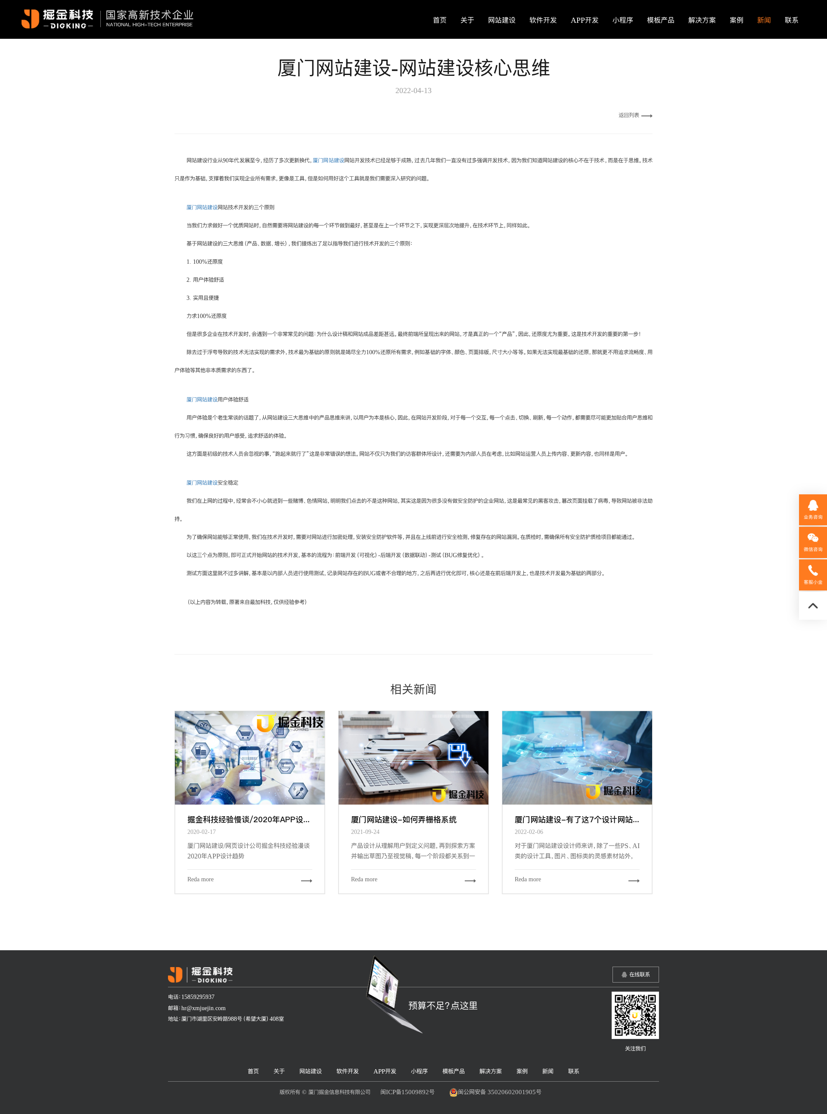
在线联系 (639, 974)
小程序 (622, 20)
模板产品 (661, 20)
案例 (736, 20)
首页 (440, 20)
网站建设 (502, 20)
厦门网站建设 (328, 160)
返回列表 (629, 115)
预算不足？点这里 (443, 1005)
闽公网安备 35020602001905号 (499, 1092)
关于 (467, 20)
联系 (792, 20)
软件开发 (543, 20)
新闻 (764, 20)
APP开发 (585, 20)
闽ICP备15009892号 (407, 1092)
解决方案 (702, 20)
